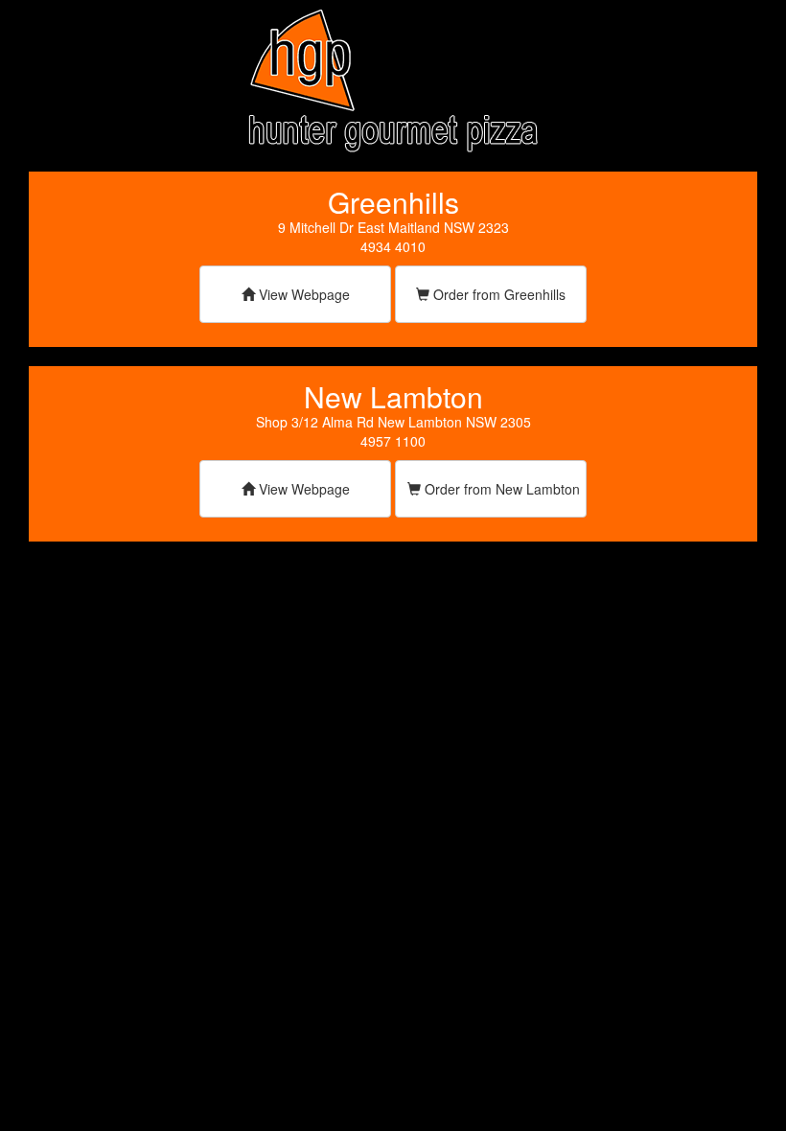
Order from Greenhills (497, 294)
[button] (295, 297)
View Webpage (302, 294)
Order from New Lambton (500, 488)
